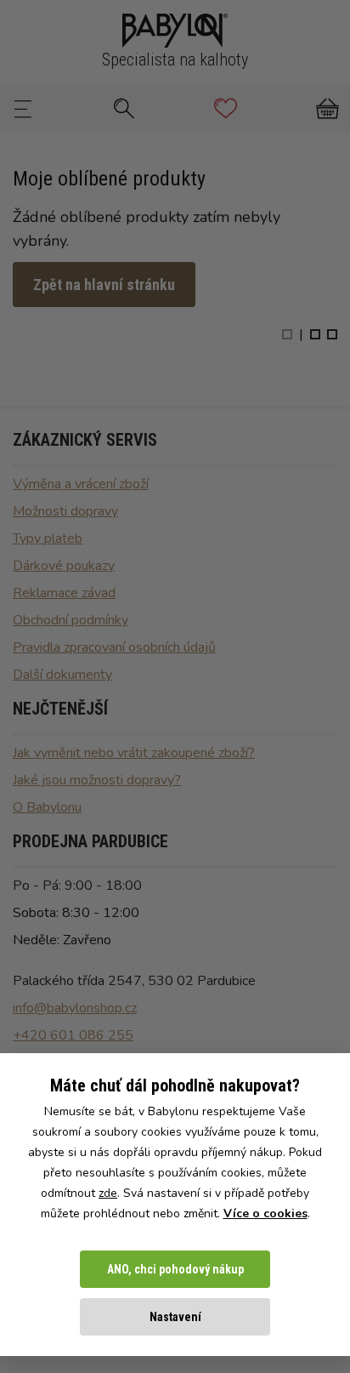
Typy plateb (47, 538)
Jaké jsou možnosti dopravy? (97, 780)
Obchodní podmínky (70, 620)
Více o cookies (265, 1213)
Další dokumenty (62, 674)
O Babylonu (47, 807)
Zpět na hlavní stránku (104, 284)
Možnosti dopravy (65, 511)
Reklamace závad (64, 593)
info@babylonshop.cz (75, 1008)
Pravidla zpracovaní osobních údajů (114, 647)
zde (108, 1193)
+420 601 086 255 (73, 1035)
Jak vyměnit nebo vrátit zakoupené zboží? (134, 752)
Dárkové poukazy (64, 565)
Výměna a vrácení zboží (81, 484)
